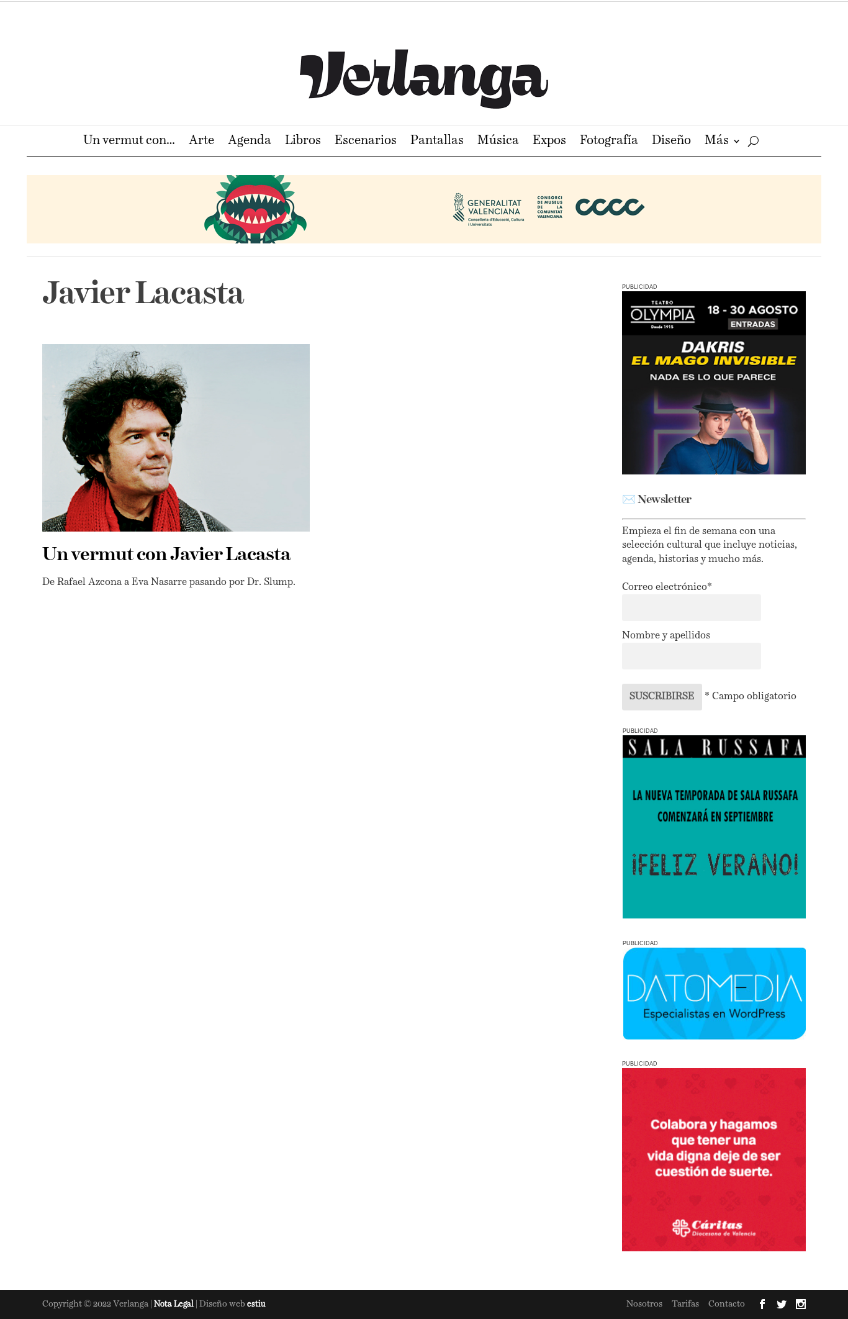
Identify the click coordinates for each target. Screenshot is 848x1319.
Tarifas (685, 1304)
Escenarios (366, 142)
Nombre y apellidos (666, 636)
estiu (256, 1304)
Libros (303, 142)
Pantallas (437, 142)
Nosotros (644, 1304)
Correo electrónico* (667, 587)
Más (717, 142)
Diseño (671, 142)
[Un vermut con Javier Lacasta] (176, 438)
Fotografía (609, 142)
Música (498, 142)
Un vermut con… (129, 142)
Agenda (249, 142)
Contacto (726, 1304)
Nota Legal (175, 1304)
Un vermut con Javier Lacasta (166, 555)
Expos (549, 142)
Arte (201, 142)
